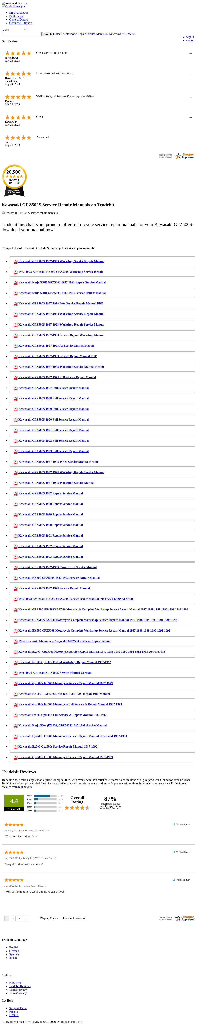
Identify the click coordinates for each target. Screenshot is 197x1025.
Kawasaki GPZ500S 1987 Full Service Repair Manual (53, 387)
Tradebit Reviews (20, 986)
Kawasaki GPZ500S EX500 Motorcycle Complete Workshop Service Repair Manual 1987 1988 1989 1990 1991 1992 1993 (97, 620)
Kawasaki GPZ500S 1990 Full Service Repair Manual (53, 419)
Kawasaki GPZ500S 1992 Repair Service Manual (50, 546)
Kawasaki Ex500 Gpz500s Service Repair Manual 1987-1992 (57, 746)
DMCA (14, 1015)
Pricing (13, 1011)
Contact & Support (20, 23)
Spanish (14, 954)
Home (57, 33)
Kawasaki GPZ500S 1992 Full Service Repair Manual (53, 440)
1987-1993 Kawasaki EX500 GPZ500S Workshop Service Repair (60, 271)
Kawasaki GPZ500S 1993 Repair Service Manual (50, 556)
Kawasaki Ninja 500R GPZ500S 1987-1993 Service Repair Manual (62, 292)
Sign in (190, 37)
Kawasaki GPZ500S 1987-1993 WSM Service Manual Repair (58, 461)
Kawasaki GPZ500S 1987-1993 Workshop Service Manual (56, 482)
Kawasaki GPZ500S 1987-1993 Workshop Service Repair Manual (61, 261)
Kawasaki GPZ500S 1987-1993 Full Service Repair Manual (57, 377)
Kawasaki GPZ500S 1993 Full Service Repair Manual (53, 451)
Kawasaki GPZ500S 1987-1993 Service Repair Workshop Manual (61, 335)
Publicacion (16, 16)
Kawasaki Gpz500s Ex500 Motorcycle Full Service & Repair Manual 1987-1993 (70, 704)
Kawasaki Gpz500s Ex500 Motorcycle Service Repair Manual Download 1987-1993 (72, 736)
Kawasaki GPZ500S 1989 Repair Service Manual (50, 514)
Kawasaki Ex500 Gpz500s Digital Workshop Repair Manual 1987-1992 (64, 662)
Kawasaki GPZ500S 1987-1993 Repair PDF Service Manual (57, 567)
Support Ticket (18, 1008)
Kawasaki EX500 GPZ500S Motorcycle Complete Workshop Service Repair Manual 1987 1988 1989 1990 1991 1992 (94, 630)
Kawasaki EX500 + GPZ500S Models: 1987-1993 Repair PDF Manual (64, 693)
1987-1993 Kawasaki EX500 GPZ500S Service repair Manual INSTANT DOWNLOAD (75, 598)
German (14, 950)
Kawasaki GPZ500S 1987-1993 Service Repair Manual (54, 588)
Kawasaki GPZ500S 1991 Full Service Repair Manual (53, 430)
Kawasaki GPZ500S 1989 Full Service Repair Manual (53, 409)
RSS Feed (15, 982)
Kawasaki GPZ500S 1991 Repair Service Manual (50, 535)
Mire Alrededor (18, 12)
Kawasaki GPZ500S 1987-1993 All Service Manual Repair (56, 345)
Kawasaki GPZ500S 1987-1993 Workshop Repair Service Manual (61, 324)
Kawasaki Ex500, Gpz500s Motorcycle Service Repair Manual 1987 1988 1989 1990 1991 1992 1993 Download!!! (91, 651)
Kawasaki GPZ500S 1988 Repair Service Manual (50, 503)
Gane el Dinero (18, 19)
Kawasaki (115, 33)
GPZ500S (129, 33)
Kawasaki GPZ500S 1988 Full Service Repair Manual (53, 398)
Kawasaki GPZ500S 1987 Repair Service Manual (50, 493)
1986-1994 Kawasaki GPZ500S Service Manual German (55, 672)
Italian (13, 957)
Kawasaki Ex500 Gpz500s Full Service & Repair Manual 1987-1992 (62, 715)
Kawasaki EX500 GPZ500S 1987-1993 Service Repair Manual (59, 577)
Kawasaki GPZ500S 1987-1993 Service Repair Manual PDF (57, 356)
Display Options (50, 918)
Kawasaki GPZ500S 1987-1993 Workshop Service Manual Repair (61, 366)
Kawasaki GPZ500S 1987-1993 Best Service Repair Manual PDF (60, 303)
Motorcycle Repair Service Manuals (85, 33)
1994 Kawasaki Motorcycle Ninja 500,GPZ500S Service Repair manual (64, 641)
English (13, 947)
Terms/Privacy (18, 989)
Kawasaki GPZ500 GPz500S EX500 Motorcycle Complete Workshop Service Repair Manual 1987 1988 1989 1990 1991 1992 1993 (103, 609)
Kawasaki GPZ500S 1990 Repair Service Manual (50, 525)
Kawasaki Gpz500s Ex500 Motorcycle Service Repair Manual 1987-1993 (65, 683)
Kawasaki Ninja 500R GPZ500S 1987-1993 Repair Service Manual (62, 282)
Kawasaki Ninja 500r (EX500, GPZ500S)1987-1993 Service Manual (62, 725)
